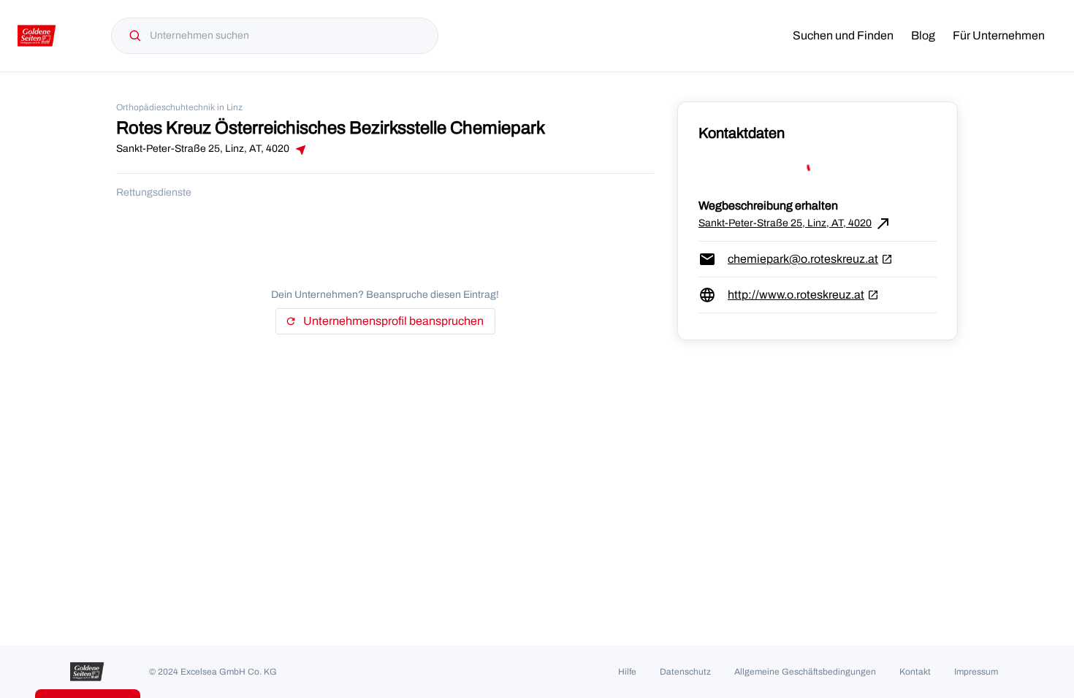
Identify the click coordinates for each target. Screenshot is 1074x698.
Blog (923, 35)
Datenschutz (685, 672)
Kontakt (915, 672)
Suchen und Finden (843, 35)
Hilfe (627, 672)
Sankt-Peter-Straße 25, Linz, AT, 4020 (795, 223)
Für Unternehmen (999, 35)
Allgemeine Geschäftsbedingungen (805, 672)
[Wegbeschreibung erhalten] (299, 150)
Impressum (976, 672)
